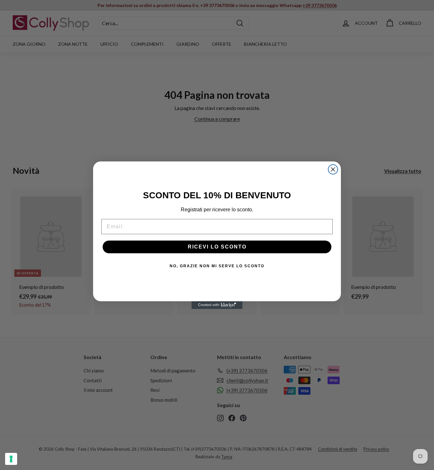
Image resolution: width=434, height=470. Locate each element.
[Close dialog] (333, 169)
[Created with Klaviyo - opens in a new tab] (217, 305)
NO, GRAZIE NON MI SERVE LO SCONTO (217, 266)
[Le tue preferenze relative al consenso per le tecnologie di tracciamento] (11, 459)
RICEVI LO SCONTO (217, 246)
